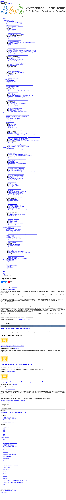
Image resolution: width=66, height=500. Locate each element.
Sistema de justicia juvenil (13, 202)
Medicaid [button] (7, 123)
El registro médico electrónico (14, 60)
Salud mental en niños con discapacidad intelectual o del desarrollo (21, 42)
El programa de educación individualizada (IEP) (18, 96)
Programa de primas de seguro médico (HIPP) (17, 129)
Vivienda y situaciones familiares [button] (12, 180)
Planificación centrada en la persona (15, 176)
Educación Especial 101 (13, 89)
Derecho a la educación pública (12, 81)
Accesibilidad (6, 458)
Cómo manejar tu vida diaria (14, 157)
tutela (29, 319)
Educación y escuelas (7, 441)
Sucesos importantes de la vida (14, 217)
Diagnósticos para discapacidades (12, 25)
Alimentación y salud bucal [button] (11, 73)
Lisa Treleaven (17, 367)
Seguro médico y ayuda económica (10, 443)
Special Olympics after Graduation (12, 346)
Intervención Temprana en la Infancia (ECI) (14, 26)
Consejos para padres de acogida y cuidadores (15, 149)
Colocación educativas (12, 94)
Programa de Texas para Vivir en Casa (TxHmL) (18, 138)
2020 (4, 434)
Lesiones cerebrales (12, 29)
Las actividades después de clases (12, 83)
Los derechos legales (12, 204)
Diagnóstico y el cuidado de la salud (10, 417)
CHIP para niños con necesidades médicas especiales (19, 146)
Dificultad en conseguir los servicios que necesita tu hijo (19, 98)
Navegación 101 (6, 467)
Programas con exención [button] (11, 131)
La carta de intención (12, 201)
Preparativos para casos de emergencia (16, 174)
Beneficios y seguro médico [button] (11, 141)
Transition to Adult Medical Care (15, 224)
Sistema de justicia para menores (14, 49)
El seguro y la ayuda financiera (9, 418)
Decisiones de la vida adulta (14, 245)
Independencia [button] (9, 243)
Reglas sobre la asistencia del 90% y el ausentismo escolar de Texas (19, 85)
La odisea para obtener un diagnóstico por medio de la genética (21, 52)
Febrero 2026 (6, 427)
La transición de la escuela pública (15, 108)
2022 (4, 431)
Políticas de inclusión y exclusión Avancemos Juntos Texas (15, 462)
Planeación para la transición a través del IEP (17, 111)
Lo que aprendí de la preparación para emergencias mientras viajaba (23, 382)
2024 (4, 429)
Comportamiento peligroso (13, 41)
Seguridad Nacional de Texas (9, 460)
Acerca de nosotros (7, 449)
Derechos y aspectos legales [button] (11, 198)
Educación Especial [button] (10, 88)
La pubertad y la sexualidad (13, 219)
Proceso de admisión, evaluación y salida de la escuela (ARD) (20, 95)
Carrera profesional (12, 242)
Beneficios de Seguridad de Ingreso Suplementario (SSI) (17, 115)
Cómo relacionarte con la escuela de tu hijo (17, 103)
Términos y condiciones (8, 473)
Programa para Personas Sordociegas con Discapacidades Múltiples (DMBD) (24, 140)
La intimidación (11, 102)
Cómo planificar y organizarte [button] (12, 56)
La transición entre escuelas (13, 109)
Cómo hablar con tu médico (14, 57)
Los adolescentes (11, 160)
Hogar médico (11, 58)
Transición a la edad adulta (20, 354)
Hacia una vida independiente (14, 244)
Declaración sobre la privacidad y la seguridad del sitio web (13, 400)
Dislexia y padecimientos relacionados (16, 34)
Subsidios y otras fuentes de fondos (13, 119)
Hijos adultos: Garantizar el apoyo (13, 237)
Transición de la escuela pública (14, 239)
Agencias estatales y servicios (12, 261)
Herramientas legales (12, 199)
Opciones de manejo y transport (14, 247)
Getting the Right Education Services (15, 194)
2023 (4, 430)
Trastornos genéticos (12, 53)
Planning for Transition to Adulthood (15, 223)
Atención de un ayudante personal (15, 196)
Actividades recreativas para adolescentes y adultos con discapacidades (22, 171)
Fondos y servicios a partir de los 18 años (14, 118)
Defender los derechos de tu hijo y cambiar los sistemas (19, 211)
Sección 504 (10, 93)
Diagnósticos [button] (8, 28)
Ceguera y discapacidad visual (14, 33)
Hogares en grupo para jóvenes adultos (16, 251)
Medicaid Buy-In (11, 125)
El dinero (10, 246)
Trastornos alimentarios (13, 78)
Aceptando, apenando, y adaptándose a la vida (17, 154)
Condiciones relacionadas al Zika (15, 31)
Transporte (10, 126)
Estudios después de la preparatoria (15, 110)
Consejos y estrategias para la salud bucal (16, 214)
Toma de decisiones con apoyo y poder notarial (17, 209)
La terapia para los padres (13, 165)
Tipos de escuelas (9, 82)
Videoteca (8, 263)
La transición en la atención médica (15, 64)
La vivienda (10, 186)
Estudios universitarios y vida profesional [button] (14, 238)
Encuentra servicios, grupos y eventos (10, 446)
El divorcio (10, 164)
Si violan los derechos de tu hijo (14, 205)
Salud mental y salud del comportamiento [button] (14, 35)
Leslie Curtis (14, 287)
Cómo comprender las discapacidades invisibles (18, 55)
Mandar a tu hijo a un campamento (15, 192)
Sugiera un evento (9, 267)
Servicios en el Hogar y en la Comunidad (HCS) (18, 133)
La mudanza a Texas (12, 221)
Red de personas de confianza (14, 162)
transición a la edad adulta (21, 319)
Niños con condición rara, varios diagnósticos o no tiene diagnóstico (22, 51)
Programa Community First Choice (15, 130)
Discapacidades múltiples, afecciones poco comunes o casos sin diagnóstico (21, 50)
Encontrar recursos (12, 38)
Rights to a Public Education (14, 208)
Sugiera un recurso (9, 268)
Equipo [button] (7, 70)
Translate (10, 3)
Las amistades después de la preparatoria (16, 104)
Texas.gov (5, 476)
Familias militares (11, 183)
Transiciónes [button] (8, 107)
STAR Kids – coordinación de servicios (16, 127)
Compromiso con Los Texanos (9, 454)
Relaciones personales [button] (10, 101)
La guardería (10, 190)
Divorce (10, 222)
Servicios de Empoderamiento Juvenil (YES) (17, 139)
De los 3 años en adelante (13, 68)
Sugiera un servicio (9, 266)
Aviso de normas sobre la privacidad (10, 465)
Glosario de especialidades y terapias (15, 62)
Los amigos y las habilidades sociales (15, 105)
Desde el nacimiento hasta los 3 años (15, 67)
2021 (4, 432)
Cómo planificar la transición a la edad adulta (15, 229)
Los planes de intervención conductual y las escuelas (19, 97)
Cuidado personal (11, 153)
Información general (10, 21)
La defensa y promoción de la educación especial (18, 100)
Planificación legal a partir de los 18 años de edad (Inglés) (16, 328)
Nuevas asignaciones (12, 184)
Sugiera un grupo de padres (11, 265)
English (2, 1)
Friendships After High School (14, 226)
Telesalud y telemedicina (13, 65)
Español (4, 407)
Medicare (7, 117)
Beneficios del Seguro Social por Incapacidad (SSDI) (16, 116)
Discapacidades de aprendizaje (14, 30)
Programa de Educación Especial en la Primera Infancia (19, 90)
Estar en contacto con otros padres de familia (17, 159)
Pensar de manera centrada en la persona (16, 167)
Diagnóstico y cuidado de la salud (10, 440)
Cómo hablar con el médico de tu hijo (16, 169)
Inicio (4, 273)
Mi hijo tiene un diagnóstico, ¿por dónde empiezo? (16, 23)
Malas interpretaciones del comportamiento (17, 48)
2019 (4, 435)
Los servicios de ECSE (13, 92)
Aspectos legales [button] (9, 253)
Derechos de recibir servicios (14, 46)
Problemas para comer (12, 77)
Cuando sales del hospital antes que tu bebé (17, 63)
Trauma (9, 44)
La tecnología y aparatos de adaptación (16, 72)
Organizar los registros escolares (12, 86)
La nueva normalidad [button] (10, 152)
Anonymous (16, 348)
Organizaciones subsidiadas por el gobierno (17, 191)
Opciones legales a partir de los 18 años (16, 206)
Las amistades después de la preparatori (16, 168)
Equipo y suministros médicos (14, 71)
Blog (7, 264)
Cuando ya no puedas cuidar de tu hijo (16, 175)
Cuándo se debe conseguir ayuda (15, 37)
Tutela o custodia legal (12, 207)
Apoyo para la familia (10, 289)
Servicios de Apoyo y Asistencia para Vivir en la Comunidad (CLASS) (22, 134)
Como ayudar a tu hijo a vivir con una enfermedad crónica (20, 155)
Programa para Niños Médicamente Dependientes (18, 135)
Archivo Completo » (5, 437)
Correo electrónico (5, 402)
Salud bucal (10, 74)
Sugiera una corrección (10, 269)
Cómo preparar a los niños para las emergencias (16, 364)
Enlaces (4, 471)
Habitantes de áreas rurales (13, 185)
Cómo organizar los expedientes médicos (16, 59)
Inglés (4, 405)
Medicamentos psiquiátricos (14, 43)
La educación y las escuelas (8, 421)
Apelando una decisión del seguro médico (16, 144)
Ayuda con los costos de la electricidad (13, 120)
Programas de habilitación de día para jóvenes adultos (19, 252)
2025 (4, 428)
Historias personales (10, 235)
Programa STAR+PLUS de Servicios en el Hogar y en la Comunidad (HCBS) (24, 137)
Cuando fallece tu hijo (12, 220)
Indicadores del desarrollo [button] (11, 66)
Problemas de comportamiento (14, 40)
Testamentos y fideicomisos (13, 200)
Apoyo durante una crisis (13, 45)
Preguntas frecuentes (10, 27)
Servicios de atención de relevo (14, 189)
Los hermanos (11, 161)
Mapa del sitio (6, 469)
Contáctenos (5, 452)
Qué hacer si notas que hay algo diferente (14, 22)
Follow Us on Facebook (13, 482)
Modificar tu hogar (12, 182)
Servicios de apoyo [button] (9, 187)
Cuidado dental (11, 75)
